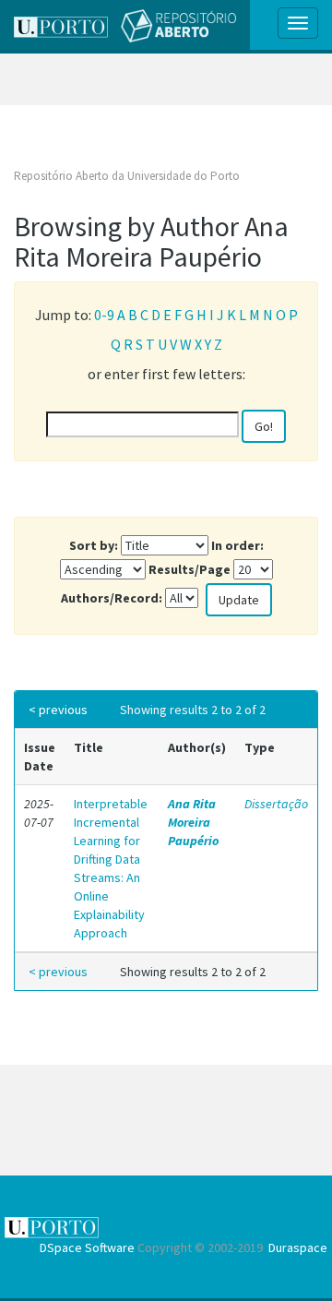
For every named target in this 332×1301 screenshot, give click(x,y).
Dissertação (276, 803)
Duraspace (297, 1247)
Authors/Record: (111, 598)
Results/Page (189, 569)
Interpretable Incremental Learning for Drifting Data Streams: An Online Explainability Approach (111, 868)
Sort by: (93, 545)
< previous (58, 709)
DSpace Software (87, 1247)
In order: (237, 545)
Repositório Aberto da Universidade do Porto (127, 176)
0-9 (104, 314)
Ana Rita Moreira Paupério (193, 822)
